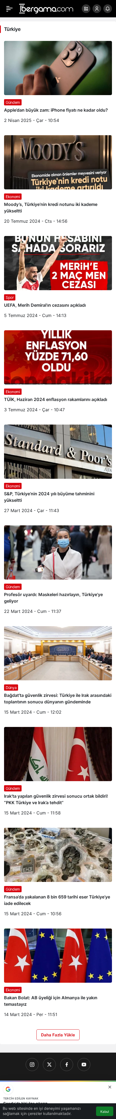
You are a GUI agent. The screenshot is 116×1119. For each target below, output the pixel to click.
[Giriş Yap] (97, 8)
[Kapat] (109, 1087)
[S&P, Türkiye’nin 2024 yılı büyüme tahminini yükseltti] (58, 471)
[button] (86, 8)
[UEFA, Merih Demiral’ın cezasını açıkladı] (58, 279)
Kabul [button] (104, 1112)
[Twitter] (49, 1064)
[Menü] (9, 8)
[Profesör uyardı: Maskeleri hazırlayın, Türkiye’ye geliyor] (58, 571)
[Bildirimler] (107, 8)
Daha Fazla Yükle (58, 1034)
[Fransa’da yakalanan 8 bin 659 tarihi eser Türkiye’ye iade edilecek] (58, 874)
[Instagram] (32, 1064)
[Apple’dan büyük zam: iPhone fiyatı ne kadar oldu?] (58, 84)
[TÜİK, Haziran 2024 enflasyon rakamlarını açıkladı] (58, 373)
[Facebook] (66, 1064)
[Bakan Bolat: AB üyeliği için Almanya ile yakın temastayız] (58, 974)
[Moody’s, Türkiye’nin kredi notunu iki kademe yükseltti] (58, 181)
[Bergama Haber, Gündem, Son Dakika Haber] (46, 8)
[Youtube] (83, 1064)
